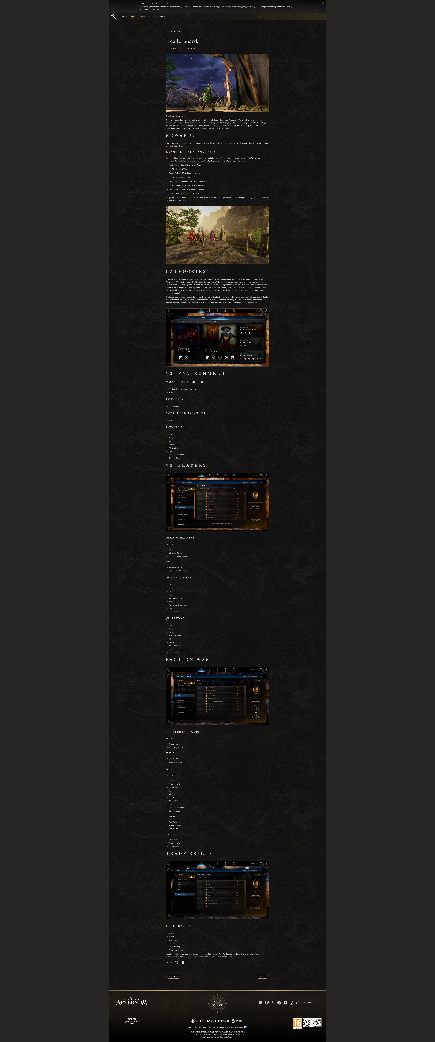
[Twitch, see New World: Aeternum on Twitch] (267, 1003)
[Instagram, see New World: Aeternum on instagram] (291, 1003)
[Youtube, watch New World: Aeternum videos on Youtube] (285, 1003)
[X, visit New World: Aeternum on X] (273, 1002)
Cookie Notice (207, 1027)
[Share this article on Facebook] (183, 962)
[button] (217, 83)
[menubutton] (311, 1003)
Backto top (217, 1003)
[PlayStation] (198, 1021)
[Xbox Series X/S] (218, 1021)
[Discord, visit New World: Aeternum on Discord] (260, 1002)
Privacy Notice (197, 1027)
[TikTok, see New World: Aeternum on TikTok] (297, 1003)
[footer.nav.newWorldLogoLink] (131, 1001)
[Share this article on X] (176, 962)
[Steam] (237, 1021)
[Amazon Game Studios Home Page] (132, 1021)
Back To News (174, 31)
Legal (189, 1027)
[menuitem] (123, 16)
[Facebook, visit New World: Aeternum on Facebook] (279, 1003)
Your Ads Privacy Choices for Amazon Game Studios (228, 1027)
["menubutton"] (123, 16)
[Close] (323, 3)
